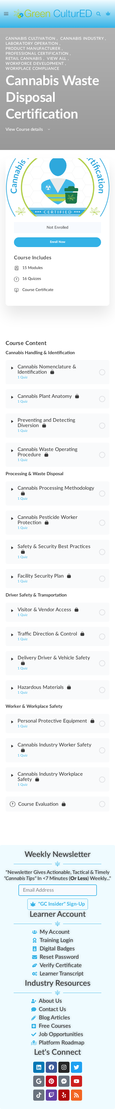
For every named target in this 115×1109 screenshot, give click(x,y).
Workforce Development (35, 64)
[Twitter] (76, 1067)
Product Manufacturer (34, 49)
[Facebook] (51, 1067)
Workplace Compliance (32, 69)
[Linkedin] (38, 1067)
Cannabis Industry (82, 39)
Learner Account (58, 914)
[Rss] (76, 1095)
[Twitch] (51, 1095)
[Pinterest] (51, 1081)
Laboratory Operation (32, 44)
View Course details (25, 129)
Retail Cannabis (24, 59)
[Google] (38, 1081)
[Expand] (12, 368)
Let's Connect (57, 1052)
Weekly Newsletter (57, 854)
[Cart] (108, 14)
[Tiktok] (38, 1095)
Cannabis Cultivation (31, 39)
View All (57, 59)
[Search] (100, 14)
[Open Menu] (6, 14)
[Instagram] (64, 1067)
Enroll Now (57, 242)
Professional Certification (38, 54)
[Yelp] (64, 1095)
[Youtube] (76, 1081)
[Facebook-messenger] (64, 1081)
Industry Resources (57, 983)
